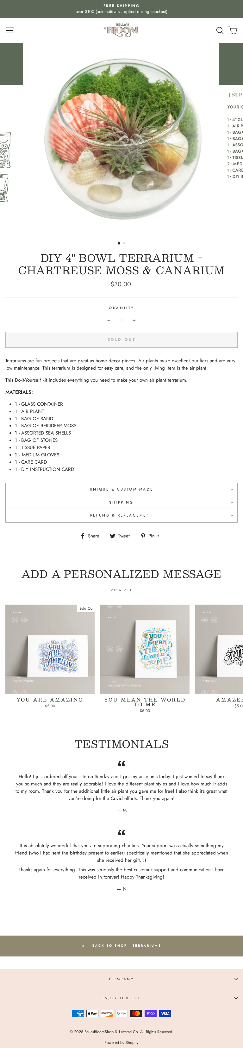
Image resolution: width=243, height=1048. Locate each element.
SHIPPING (121, 502)
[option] (121, 9)
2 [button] (125, 243)
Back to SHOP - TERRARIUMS (125, 945)
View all (122, 590)
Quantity (121, 307)
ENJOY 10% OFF (121, 997)
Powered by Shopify (121, 1042)
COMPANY (121, 978)
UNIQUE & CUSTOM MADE (121, 489)
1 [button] (119, 243)
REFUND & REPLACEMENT (121, 515)
